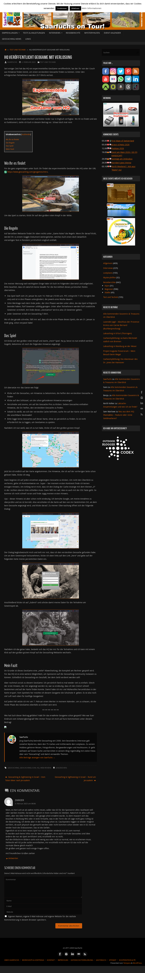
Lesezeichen (61, 768)
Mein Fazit (10, 149)
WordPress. (137, 963)
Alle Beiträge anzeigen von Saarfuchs (37, 757)
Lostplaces (107, 272)
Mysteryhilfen (109, 277)
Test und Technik (18, 50)
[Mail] (141, 408)
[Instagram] (141, 397)
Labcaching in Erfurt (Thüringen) (117, 333)
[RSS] (141, 414)
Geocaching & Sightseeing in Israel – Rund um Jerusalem (75, 779)
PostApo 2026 (117, 148)
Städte (107, 292)
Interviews (108, 268)
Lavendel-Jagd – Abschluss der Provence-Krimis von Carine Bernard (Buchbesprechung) (121, 325)
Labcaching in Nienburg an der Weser (120, 346)
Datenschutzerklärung (82, 960)
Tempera (127, 963)
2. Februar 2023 (29, 62)
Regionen (109, 289)
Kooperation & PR (127, 960)
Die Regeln (10, 142)
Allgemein (107, 263)
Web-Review (45, 768)
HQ (38, 768)
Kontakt (51, 960)
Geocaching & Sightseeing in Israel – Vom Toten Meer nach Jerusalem (25, 779)
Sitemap (112, 960)
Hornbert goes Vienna (121, 162)
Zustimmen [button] (62, 8)
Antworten (13, 858)
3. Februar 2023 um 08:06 (25, 803)
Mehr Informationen (91, 8)
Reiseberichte (109, 282)
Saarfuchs (12, 62)
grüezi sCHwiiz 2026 (120, 144)
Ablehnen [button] (75, 8)
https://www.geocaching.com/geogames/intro (27, 171)
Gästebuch (101, 960)
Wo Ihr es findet (12, 139)
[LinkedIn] (141, 403)
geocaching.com (28, 768)
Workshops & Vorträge (33, 960)
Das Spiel (9, 145)
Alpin (107, 285)
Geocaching (13, 768)
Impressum (63, 960)
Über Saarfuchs (11, 960)
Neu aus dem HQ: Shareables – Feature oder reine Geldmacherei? (118, 415)
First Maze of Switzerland (122, 140)
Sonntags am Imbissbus (121, 158)
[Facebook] (141, 392)
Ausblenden (26, 134)
